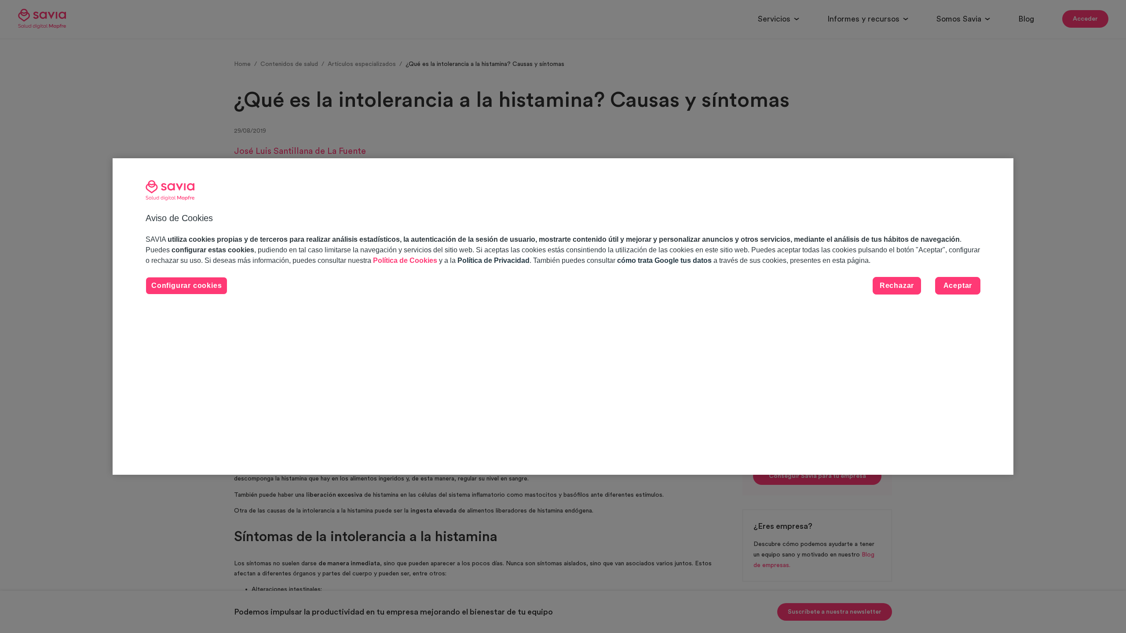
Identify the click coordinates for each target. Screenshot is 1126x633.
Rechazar (897, 285)
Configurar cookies (186, 285)
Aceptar (957, 285)
